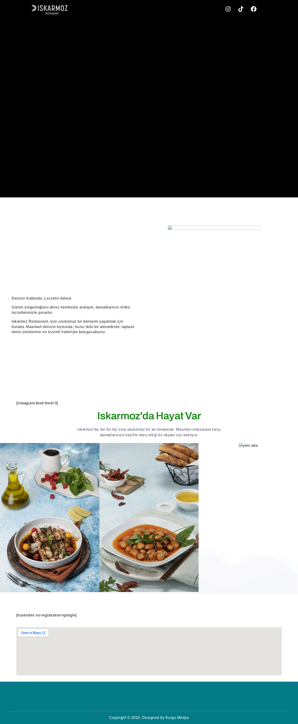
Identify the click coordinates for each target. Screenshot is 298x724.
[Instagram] (228, 9)
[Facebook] (253, 9)
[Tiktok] (241, 9)
